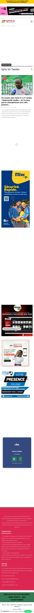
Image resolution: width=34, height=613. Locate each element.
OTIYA (19, 609)
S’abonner (28, 611)
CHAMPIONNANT (17, 600)
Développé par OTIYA (17, 463)
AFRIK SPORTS (14, 597)
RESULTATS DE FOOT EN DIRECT (17, 594)
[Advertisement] (17, 45)
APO (24, 597)
